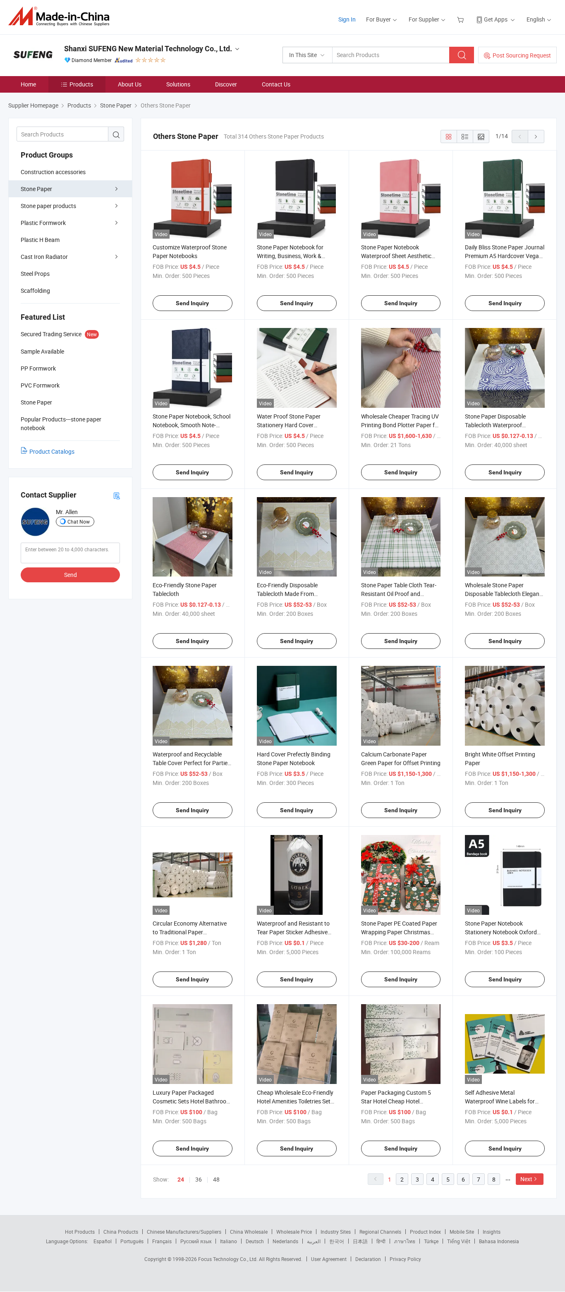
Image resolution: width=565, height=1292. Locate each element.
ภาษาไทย (404, 1241)
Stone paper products (48, 206)
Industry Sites (336, 1231)
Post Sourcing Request (522, 55)
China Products (120, 1231)
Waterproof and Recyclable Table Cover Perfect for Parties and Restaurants (191, 762)
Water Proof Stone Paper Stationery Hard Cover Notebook (289, 425)
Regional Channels (380, 1231)
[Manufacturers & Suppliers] (61, 16)
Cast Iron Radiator (44, 257)
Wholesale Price (294, 1231)
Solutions (178, 84)
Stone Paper (36, 189)
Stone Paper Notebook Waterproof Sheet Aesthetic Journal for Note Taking (396, 255)
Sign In (347, 19)
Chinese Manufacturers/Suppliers (184, 1231)
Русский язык (195, 1241)
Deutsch (255, 1241)
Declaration (368, 1259)
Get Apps (496, 19)
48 (216, 1179)
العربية (314, 1241)
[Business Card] (116, 495)
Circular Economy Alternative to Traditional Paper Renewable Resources (190, 932)
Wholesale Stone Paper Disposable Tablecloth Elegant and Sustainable (503, 593)
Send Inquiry (192, 303)
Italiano (228, 1241)
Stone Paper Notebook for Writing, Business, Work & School (290, 255)
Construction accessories (53, 172)
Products (81, 84)
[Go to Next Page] (536, 136)
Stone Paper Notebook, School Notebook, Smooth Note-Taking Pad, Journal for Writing (192, 425)
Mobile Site (462, 1231)
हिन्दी (380, 1241)
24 (180, 1179)
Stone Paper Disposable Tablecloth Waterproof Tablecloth (495, 425)
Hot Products (80, 1231)
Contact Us (276, 84)
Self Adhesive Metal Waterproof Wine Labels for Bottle (500, 1101)
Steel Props (35, 274)
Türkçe (431, 1241)
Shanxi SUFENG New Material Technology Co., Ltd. (148, 48)
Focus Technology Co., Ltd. (228, 1259)
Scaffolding (35, 290)
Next (526, 1179)
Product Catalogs (51, 451)
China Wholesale (249, 1231)
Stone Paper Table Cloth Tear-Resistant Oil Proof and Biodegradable (398, 593)
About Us (129, 84)
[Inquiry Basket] (461, 19)
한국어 (336, 1241)
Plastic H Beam (40, 240)
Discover (226, 84)
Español (102, 1241)
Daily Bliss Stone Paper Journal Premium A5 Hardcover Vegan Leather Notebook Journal (504, 255)
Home (28, 84)
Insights (491, 1231)
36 (198, 1179)
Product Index (425, 1231)
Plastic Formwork (43, 223)
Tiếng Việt (458, 1241)
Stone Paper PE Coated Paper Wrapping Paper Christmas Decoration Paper (399, 932)
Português (132, 1241)
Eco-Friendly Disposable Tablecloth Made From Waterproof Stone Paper (288, 593)
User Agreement (329, 1259)
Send (70, 575)
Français (162, 1241)
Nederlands (285, 1241)
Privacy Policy (405, 1259)
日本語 (360, 1241)
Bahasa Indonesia (499, 1241)
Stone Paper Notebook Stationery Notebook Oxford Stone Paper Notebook (501, 932)
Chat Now (78, 521)
